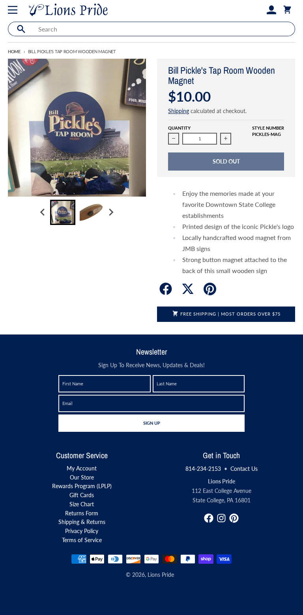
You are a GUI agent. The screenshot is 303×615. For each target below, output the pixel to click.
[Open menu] (14, 10)
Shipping (178, 111)
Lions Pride (161, 574)
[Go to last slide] (43, 212)
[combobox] (164, 29)
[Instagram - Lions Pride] (221, 518)
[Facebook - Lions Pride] (208, 518)
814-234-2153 (203, 468)
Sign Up (151, 422)
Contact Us (244, 468)
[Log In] (271, 10)
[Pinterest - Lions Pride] (234, 518)
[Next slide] (110, 212)
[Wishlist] (259, 10)
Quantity (179, 127)
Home (14, 51)
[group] (62, 212)
